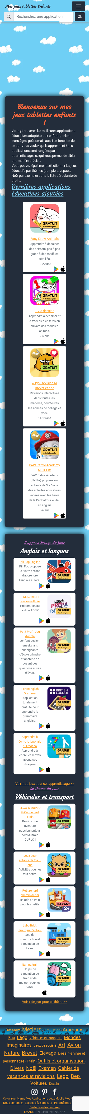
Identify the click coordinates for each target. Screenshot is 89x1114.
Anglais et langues (44, 551)
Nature (12, 1053)
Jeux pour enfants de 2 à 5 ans (30, 860)
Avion (74, 1045)
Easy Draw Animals (44, 239)
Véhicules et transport (44, 797)
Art (61, 1045)
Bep (76, 1076)
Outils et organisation (61, 1061)
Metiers (31, 1029)
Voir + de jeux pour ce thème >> (44, 1002)
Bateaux (12, 1030)
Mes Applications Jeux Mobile (45, 1098)
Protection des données (44, 1107)
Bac (11, 1037)
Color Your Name (14, 1098)
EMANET (30, 1112)
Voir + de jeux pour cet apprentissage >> (44, 784)
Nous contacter (13, 1103)
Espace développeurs (38, 1103)
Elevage (47, 1053)
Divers (17, 1068)
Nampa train (30, 964)
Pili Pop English (30, 562)
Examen (47, 1068)
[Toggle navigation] (78, 6)
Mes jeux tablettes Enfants (28, 6)
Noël (31, 1068)
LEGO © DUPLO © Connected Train (30, 812)
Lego (22, 1037)
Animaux (72, 1030)
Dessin (54, 1084)
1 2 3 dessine (44, 311)
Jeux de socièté (45, 1045)
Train (31, 1061)
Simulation (52, 1030)
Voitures (38, 1083)
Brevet (29, 1053)
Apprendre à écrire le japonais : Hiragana (30, 741)
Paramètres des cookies (69, 1103)
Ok (80, 16)
